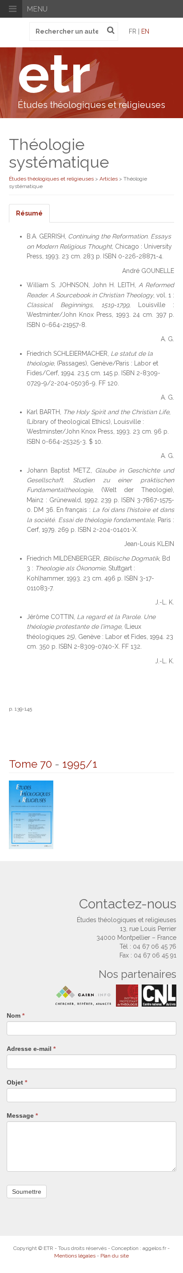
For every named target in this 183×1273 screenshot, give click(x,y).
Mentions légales (74, 1256)
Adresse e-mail (31, 1048)
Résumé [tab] (29, 213)
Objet (17, 1082)
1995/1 (79, 764)
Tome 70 (30, 764)
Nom (15, 1015)
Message (22, 1115)
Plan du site (114, 1256)
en (145, 31)
